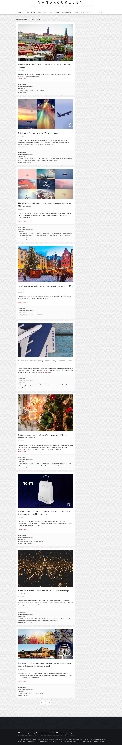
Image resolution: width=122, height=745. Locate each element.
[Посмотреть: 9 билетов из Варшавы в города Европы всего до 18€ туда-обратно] (45, 356)
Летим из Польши (28, 90)
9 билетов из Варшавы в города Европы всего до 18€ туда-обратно (45, 361)
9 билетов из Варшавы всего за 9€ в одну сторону (38, 133)
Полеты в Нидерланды (29, 160)
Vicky (23, 88)
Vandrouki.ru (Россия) (65, 733)
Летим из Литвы (27, 541)
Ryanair (24, 92)
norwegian (29, 543)
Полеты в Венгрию (60, 463)
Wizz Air (29, 162)
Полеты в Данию (50, 618)
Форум (76, 12)
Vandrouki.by (61, 2)
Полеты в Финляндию (43, 620)
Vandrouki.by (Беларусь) (27, 733)
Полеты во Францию (34, 237)
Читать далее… (23, 78)
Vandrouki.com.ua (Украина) (46, 733)
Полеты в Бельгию (39, 158)
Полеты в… (42, 12)
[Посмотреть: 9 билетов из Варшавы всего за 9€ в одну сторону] (45, 128)
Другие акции (54, 12)
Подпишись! (66, 12)
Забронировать (86, 12)
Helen (23, 312)
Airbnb (24, 543)
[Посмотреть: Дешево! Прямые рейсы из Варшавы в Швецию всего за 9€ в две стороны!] (45, 59)
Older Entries (42, 703)
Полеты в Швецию (39, 90)
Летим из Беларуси (28, 618)
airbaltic (24, 622)
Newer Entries (49, 703)
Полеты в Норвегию (41, 160)
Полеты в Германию (49, 158)
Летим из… (31, 12)
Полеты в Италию (28, 235)
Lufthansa (29, 622)
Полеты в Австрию (39, 233)
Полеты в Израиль (61, 158)
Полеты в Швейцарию (64, 235)
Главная (21, 12)
